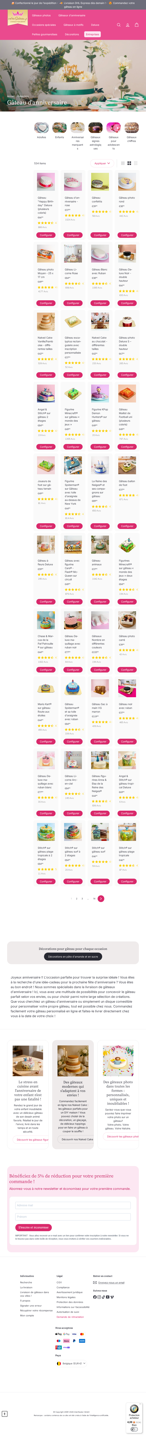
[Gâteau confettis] (100, 195)
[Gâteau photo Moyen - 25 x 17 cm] (46, 269)
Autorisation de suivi (68, 1311)
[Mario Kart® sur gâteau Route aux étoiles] (46, 705)
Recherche (26, 1282)
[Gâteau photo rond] (127, 195)
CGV (59, 1282)
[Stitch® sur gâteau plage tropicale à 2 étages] (46, 849)
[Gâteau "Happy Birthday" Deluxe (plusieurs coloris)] (46, 201)
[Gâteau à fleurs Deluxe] (46, 558)
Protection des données (70, 1302)
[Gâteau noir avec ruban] (127, 701)
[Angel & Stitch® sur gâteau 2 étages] (46, 411)
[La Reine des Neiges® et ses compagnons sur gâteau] (100, 484)
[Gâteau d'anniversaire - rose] (73, 197)
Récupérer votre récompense (36, 1310)
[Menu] (140, 1405)
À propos (25, 1300)
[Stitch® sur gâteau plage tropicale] (127, 847)
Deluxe (95, 24)
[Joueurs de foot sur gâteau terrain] (46, 480)
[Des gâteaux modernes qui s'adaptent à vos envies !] (73, 1060)
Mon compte (27, 1315)
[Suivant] (101, 898)
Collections (23, 96)
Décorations (72, 34)
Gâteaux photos (41, 15)
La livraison (26, 1287)
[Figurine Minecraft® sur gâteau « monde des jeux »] (73, 413)
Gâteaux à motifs (73, 24)
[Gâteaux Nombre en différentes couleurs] (100, 637)
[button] (4, 1414)
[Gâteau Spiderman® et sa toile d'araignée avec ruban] (73, 707)
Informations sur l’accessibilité (73, 1307)
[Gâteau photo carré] (127, 633)
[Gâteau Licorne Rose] (73, 267)
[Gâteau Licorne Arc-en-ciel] (73, 775)
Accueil (11, 96)
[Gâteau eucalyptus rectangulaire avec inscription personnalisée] (73, 341)
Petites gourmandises (44, 34)
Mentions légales (66, 1297)
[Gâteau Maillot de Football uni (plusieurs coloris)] (127, 413)
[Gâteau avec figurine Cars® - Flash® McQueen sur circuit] (73, 566)
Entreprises (92, 34)
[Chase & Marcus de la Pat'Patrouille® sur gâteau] (46, 637)
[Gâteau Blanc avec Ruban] (100, 267)
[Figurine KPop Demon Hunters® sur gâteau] (100, 411)
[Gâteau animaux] (100, 558)
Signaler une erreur (31, 1305)
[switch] (134, 1429)
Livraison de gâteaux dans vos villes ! (34, 1294)
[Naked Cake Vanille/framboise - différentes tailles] (46, 339)
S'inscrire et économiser (34, 1227)
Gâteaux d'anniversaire (71, 15)
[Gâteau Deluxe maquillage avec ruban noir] (73, 637)
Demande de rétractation (70, 1316)
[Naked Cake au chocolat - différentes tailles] (100, 339)
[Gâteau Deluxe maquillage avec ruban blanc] (46, 777)
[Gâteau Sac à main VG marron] (100, 703)
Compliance (63, 1287)
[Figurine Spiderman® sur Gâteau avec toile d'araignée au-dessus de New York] (73, 488)
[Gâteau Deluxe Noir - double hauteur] (127, 271)
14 (94, 898)
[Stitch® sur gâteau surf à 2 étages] (73, 847)
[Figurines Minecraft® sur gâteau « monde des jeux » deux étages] (127, 566)
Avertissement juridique (70, 1292)
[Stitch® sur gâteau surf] (100, 845)
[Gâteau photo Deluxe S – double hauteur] (127, 339)
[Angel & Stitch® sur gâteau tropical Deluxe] (127, 777)
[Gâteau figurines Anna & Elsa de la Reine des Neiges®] (100, 779)
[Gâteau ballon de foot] (127, 478)
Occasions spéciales (44, 24)
